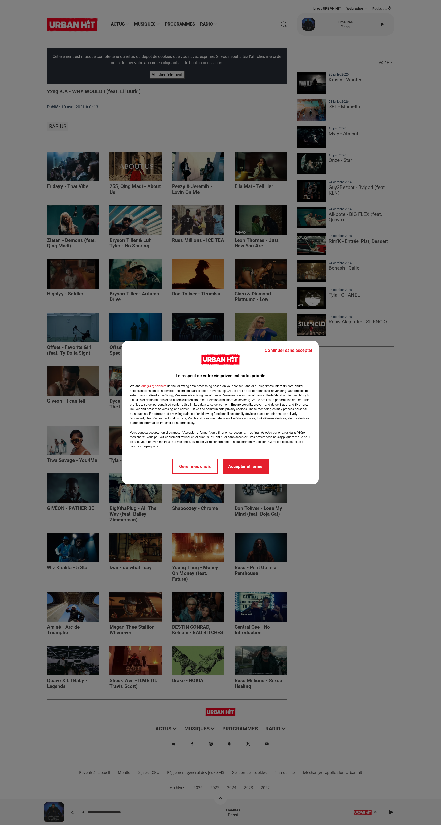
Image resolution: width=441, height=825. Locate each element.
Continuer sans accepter (288, 350)
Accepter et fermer (246, 466)
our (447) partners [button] (153, 386)
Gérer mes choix (195, 466)
